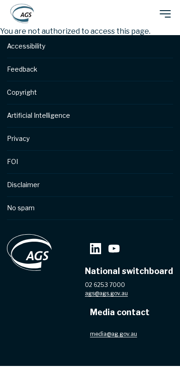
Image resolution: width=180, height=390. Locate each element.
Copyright (22, 92)
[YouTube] (114, 249)
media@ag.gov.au (113, 333)
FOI (12, 161)
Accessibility (26, 46)
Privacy (18, 138)
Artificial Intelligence (38, 115)
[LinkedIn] (95, 249)
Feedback (22, 69)
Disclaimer (23, 185)
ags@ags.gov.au (106, 293)
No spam (21, 208)
